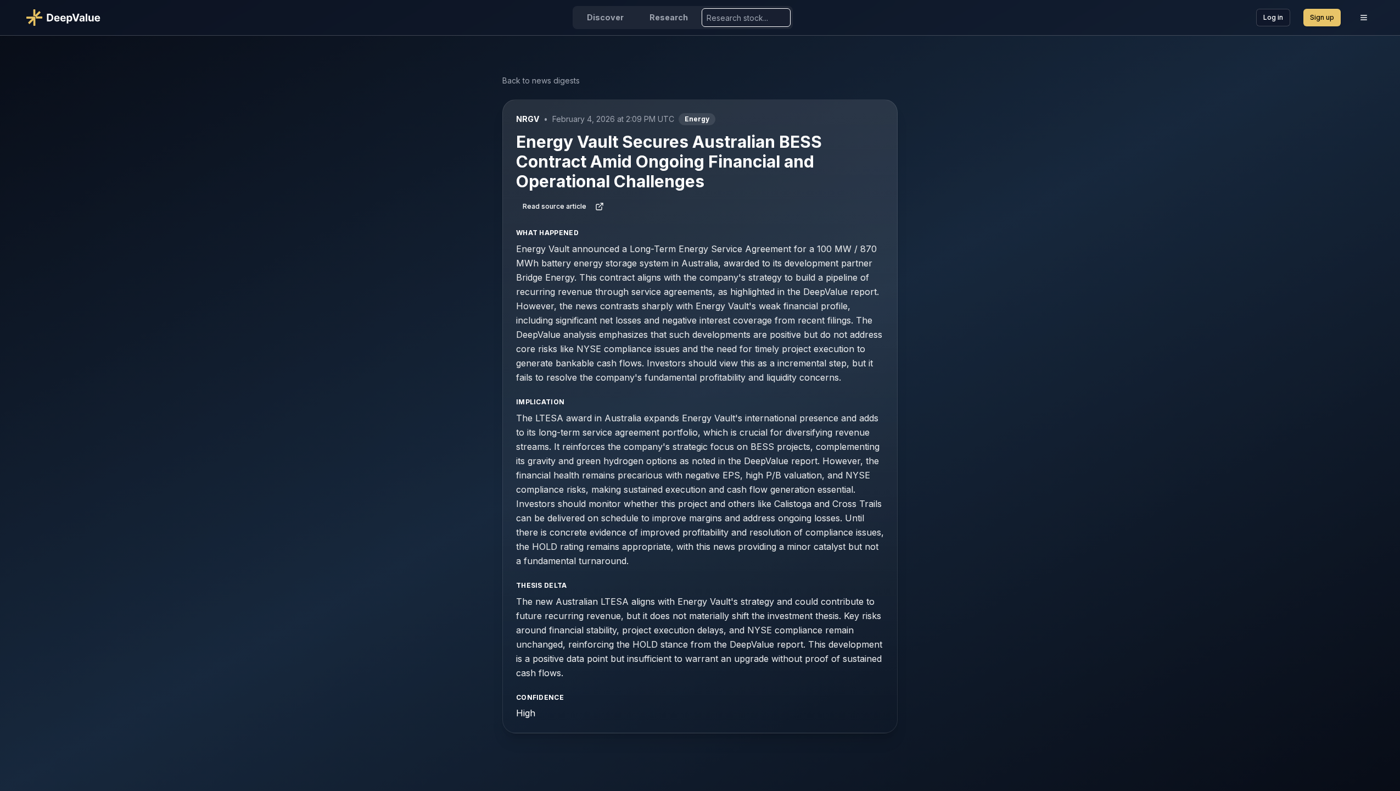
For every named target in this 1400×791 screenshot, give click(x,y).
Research (668, 17)
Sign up (1322, 17)
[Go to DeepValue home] (67, 17)
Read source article (554, 206)
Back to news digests (541, 80)
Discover (605, 17)
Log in (1273, 17)
